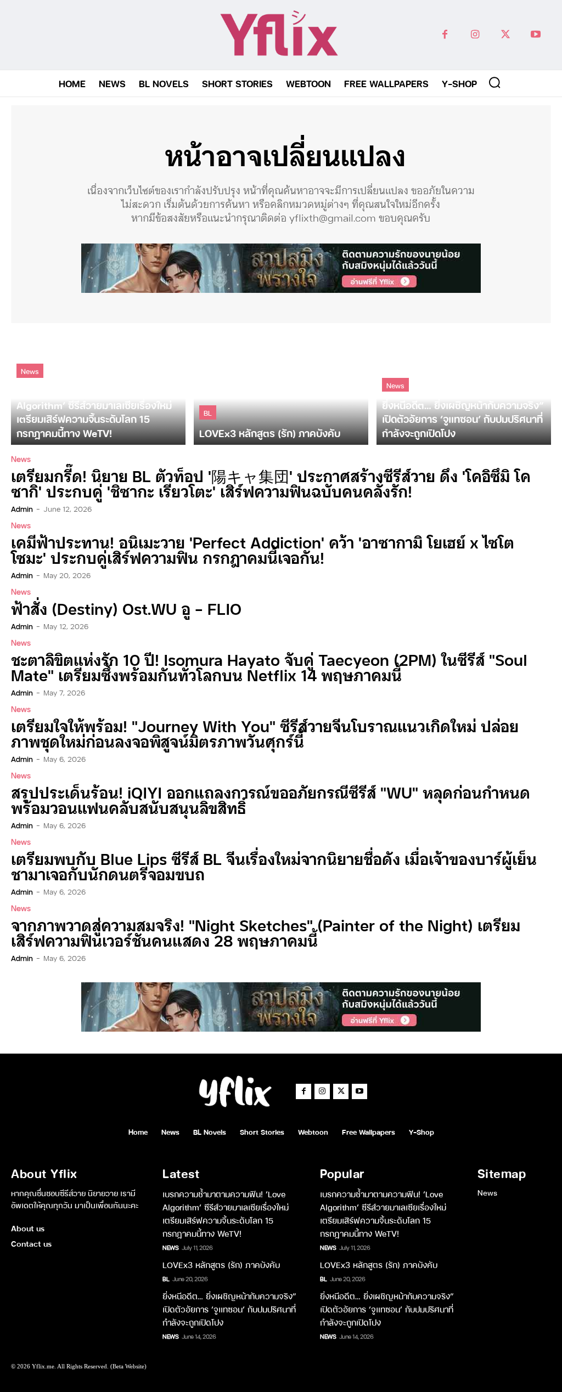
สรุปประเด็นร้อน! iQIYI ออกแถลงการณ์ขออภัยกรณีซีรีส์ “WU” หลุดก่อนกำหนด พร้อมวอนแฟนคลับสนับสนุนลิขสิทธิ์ (270, 799)
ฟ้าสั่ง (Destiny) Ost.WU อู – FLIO (126, 608)
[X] (505, 34)
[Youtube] (535, 34)
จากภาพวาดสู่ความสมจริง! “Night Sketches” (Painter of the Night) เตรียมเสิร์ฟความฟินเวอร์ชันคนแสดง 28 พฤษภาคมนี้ (265, 932)
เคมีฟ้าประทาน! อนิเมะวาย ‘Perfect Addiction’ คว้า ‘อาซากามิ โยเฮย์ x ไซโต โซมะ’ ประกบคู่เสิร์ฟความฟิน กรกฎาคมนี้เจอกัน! (262, 549)
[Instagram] (475, 34)
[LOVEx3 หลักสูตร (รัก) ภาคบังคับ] (281, 388)
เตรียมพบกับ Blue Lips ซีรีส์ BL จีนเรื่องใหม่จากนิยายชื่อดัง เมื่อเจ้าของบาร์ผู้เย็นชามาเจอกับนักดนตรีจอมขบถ (274, 865)
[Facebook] (444, 34)
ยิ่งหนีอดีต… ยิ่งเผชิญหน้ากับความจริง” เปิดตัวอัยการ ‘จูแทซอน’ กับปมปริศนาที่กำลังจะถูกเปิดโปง (229, 1308)
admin (22, 508)
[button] (494, 82)
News (30, 370)
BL (208, 412)
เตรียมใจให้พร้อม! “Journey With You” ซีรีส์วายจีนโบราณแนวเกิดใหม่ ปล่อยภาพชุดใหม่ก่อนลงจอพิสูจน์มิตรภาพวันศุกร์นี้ (265, 733)
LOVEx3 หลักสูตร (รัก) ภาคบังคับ (221, 1264)
